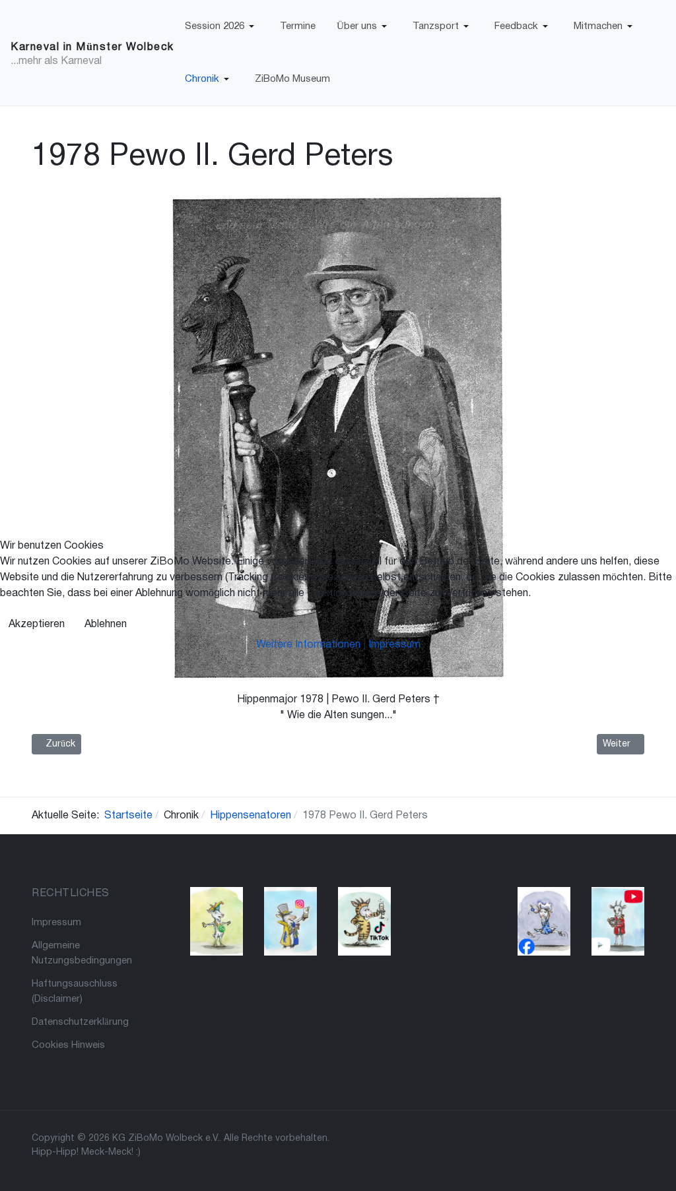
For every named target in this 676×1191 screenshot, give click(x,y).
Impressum (394, 645)
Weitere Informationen (308, 645)
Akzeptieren (37, 624)
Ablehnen (105, 624)
